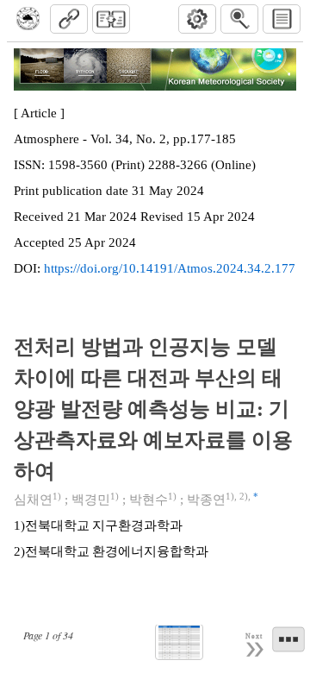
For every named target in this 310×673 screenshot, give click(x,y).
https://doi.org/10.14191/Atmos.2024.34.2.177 (169, 268)
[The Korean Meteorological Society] (27, 19)
